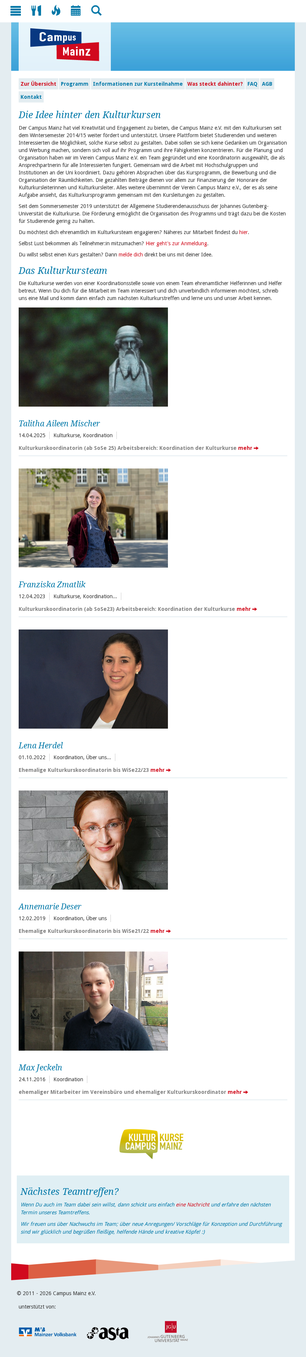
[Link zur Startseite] (68, 45)
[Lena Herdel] (151, 678)
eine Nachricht (192, 1205)
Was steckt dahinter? (215, 84)
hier (243, 232)
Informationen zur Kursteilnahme (138, 84)
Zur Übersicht (38, 84)
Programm (74, 84)
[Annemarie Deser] (151, 839)
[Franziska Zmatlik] (151, 517)
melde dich (131, 255)
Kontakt (31, 97)
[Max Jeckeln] (151, 1000)
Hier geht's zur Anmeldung (176, 243)
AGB (267, 84)
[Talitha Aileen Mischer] (151, 356)
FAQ (252, 84)
